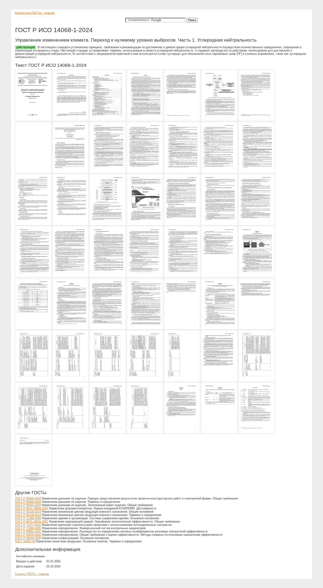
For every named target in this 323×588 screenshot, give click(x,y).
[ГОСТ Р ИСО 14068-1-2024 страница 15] (33, 224)
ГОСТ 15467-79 (25, 541)
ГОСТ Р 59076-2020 (28, 534)
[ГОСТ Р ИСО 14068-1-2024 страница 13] (219, 172)
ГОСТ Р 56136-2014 (28, 515)
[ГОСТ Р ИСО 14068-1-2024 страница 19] (182, 224)
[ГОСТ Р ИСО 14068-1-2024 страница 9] (70, 172)
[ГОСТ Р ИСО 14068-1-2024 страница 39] (145, 381)
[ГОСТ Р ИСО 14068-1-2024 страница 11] (145, 172)
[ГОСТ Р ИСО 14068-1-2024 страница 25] (145, 277)
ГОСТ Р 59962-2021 (28, 531)
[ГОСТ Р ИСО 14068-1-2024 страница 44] (70, 433)
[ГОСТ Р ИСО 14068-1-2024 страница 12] (182, 172)
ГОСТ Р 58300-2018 (28, 501)
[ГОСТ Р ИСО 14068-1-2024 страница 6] (219, 120)
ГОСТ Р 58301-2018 (28, 505)
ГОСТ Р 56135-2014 (28, 511)
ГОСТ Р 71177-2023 (28, 524)
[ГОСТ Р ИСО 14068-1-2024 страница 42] (256, 381)
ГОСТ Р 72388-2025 (28, 518)
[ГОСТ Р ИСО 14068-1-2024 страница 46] (145, 433)
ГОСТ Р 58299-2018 (28, 498)
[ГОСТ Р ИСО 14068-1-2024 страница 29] (33, 329)
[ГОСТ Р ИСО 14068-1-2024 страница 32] (145, 329)
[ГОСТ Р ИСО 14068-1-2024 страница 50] (33, 485)
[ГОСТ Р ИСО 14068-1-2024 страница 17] (108, 224)
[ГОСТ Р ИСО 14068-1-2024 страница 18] (145, 224)
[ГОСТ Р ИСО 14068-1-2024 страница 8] (33, 172)
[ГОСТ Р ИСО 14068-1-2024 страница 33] (182, 329)
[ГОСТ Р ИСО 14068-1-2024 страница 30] (70, 329)
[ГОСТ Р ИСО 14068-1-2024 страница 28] (256, 277)
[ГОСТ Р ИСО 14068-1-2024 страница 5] (182, 120)
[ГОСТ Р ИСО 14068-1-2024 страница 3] (108, 120)
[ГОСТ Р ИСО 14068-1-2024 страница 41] (219, 381)
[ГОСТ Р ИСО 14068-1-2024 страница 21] (256, 224)
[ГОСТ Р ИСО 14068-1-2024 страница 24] (108, 277)
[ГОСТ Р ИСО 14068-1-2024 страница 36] (33, 381)
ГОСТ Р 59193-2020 (28, 538)
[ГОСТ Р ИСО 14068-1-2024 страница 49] (256, 433)
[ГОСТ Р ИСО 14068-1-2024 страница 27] (219, 277)
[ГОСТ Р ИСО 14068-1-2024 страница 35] (256, 329)
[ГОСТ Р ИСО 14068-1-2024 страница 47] (182, 433)
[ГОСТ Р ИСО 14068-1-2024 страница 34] (219, 329)
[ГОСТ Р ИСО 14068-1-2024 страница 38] (108, 381)
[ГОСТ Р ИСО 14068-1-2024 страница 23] (70, 277)
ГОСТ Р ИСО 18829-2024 (31, 508)
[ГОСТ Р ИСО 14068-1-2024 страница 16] (70, 224)
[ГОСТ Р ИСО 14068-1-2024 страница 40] (182, 381)
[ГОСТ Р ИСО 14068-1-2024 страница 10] (108, 172)
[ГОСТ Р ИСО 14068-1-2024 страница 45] (108, 433)
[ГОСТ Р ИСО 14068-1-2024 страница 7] (256, 120)
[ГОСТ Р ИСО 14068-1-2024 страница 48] (219, 433)
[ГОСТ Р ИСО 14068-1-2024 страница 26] (182, 277)
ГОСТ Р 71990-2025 (28, 528)
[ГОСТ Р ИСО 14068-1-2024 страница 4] (145, 120)
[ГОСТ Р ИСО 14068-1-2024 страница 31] (108, 329)
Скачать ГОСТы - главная (32, 574)
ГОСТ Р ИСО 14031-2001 (31, 521)
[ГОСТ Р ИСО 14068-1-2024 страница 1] (33, 120)
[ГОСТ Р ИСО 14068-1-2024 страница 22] (33, 277)
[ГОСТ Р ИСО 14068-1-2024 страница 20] (219, 224)
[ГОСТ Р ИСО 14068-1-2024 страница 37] (70, 381)
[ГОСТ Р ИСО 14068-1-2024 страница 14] (256, 172)
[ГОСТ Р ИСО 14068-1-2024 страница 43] (33, 433)
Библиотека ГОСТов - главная (35, 13)
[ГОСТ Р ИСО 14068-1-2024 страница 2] (70, 120)
